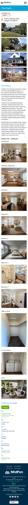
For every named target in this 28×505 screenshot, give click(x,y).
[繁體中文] (5, 13)
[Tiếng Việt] (9, 13)
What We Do (9, 468)
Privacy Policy (9, 466)
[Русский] (8, 13)
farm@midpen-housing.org (7, 415)
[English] (2, 13)
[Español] (3, 13)
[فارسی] (6, 13)
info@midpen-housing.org (14, 481)
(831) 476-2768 (5, 416)
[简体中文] (4, 13)
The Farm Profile (5, 452)
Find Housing (17, 468)
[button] (25, 3)
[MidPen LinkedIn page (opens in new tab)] (15, 497)
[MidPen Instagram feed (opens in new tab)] (13, 497)
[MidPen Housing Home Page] (14, 472)
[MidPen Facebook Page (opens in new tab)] (10, 497)
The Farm (3, 459)
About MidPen (17, 466)
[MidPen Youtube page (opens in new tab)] (18, 497)
